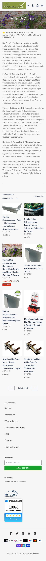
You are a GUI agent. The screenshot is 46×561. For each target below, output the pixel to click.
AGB (6, 434)
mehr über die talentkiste (15, 481)
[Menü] (42, 5)
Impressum (9, 414)
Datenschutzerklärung (14, 427)
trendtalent (18, 553)
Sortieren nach (8, 194)
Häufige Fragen (11, 447)
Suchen (7, 408)
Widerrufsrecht (11, 421)
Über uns (8, 440)
